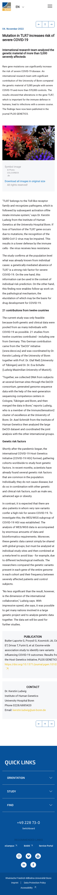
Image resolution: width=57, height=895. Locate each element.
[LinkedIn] (24, 865)
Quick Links (20, 762)
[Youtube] (38, 856)
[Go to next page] (51, 24)
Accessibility (27, 887)
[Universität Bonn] (6, 6)
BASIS (27, 846)
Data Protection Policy (35, 882)
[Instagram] (19, 856)
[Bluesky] (28, 856)
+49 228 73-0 (28, 822)
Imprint (14, 882)
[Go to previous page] (39, 24)
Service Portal (46, 846)
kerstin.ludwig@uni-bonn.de (29, 710)
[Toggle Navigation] (50, 6)
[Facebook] (33, 865)
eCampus (9, 846)
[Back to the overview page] (45, 24)
